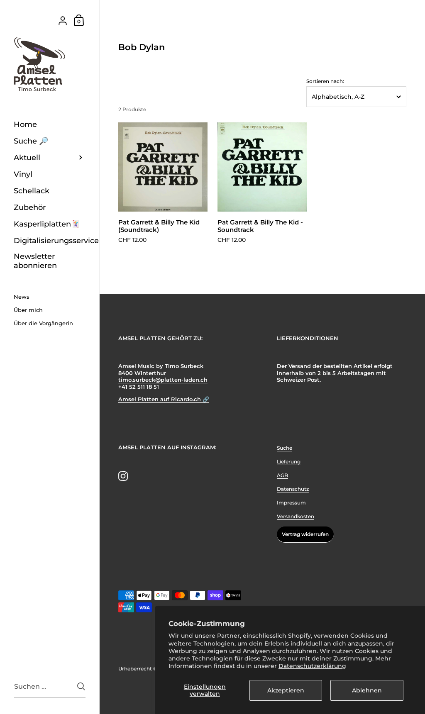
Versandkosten (295, 516)
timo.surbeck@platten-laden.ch (163, 380)
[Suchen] (81, 686)
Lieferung (288, 461)
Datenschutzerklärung (312, 666)
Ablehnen (367, 690)
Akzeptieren (285, 690)
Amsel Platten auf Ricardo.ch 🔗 (163, 399)
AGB (282, 475)
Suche (284, 448)
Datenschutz (293, 489)
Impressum (291, 503)
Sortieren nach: (325, 81)
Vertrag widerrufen (305, 534)
